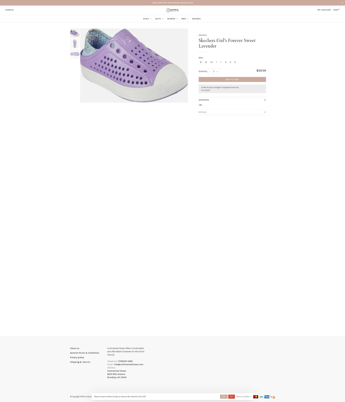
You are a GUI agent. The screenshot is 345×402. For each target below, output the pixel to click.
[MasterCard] (255, 397)
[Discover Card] (272, 397)
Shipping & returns (80, 362)
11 (200, 62)
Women (171, 19)
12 (206, 62)
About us (74, 348)
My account (324, 10)
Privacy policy (77, 357)
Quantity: (203, 71)
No (231, 396)
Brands (196, 19)
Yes (224, 396)
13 (212, 62)
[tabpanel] (134, 66)
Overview (204, 100)
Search (9, 10)
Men (184, 19)
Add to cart (232, 79)
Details (203, 112)
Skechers (203, 35)
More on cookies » (243, 397)
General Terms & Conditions (84, 353)
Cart (336, 10)
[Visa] (261, 397)
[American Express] (266, 397)
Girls (146, 19)
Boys (158, 19)
